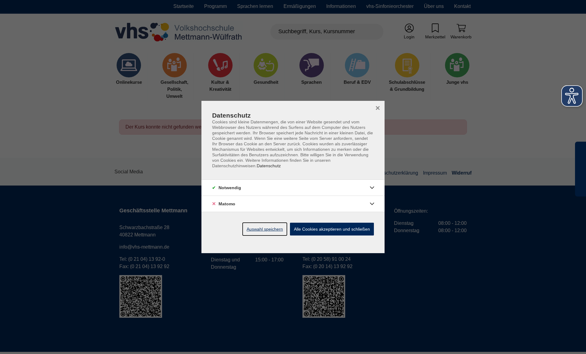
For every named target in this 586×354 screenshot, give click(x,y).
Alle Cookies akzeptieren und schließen (332, 229)
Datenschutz (269, 165)
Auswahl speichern (265, 229)
